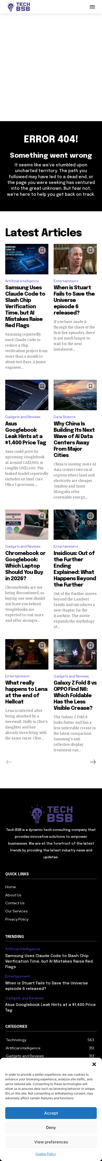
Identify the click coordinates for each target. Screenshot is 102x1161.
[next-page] (92, 762)
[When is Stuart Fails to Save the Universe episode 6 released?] (75, 259)
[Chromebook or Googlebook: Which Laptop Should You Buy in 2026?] (26, 525)
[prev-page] (9, 762)
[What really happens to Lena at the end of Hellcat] (26, 654)
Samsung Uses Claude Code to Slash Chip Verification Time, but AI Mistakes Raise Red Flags (25, 306)
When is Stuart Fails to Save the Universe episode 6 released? (74, 300)
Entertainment (66, 281)
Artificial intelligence (22, 281)
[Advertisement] (51, 67)
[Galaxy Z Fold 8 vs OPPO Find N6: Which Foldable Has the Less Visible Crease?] (75, 654)
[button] (94, 1064)
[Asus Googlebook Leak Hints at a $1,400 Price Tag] (26, 395)
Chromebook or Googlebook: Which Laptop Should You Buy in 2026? (25, 566)
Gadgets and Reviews (22, 417)
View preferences (51, 1141)
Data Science (65, 417)
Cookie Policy (46, 1154)
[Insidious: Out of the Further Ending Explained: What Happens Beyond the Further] (75, 525)
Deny (51, 1127)
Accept (51, 1113)
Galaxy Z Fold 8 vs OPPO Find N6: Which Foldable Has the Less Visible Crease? (75, 695)
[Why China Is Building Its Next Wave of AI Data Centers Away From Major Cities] (75, 395)
